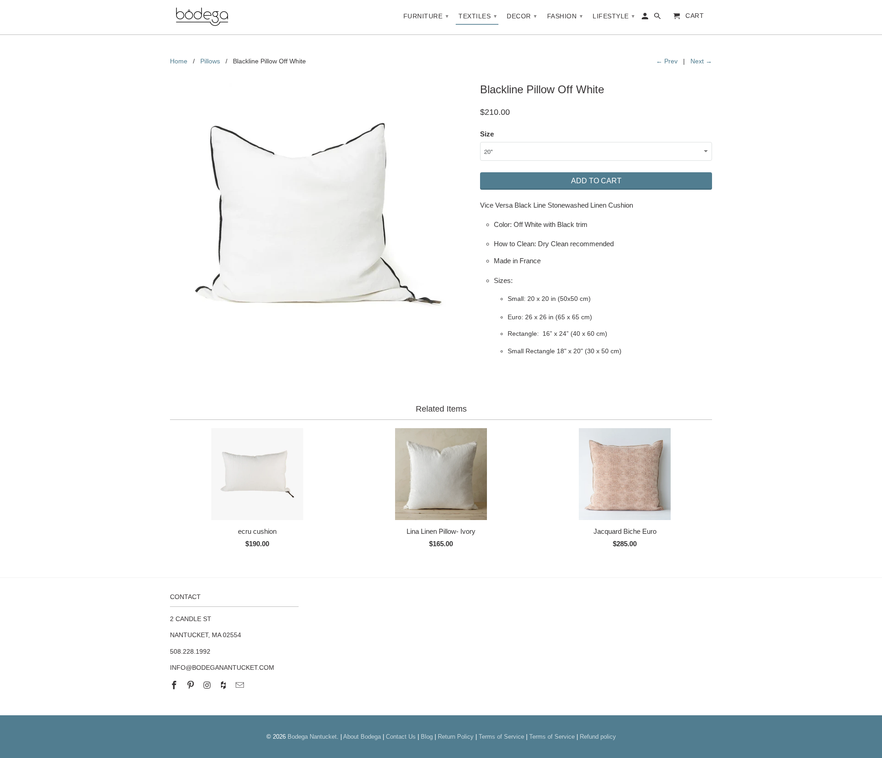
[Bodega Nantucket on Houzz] (224, 685)
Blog (427, 736)
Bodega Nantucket (312, 736)
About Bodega (362, 736)
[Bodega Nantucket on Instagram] (208, 685)
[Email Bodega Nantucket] (241, 685)
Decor (522, 16)
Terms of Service (501, 736)
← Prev (667, 61)
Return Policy (456, 736)
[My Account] (646, 18)
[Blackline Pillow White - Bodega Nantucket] (320, 217)
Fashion (565, 16)
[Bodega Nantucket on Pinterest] (192, 685)
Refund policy (598, 736)
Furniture (426, 16)
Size (487, 134)
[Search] (658, 18)
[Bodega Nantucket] (202, 17)
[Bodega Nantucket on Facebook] (175, 685)
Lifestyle (614, 16)
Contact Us (401, 736)
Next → (701, 61)
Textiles (477, 16)
